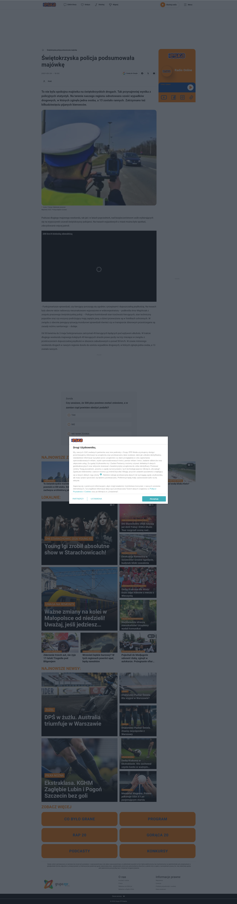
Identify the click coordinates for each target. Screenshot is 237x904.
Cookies (87, 492)
